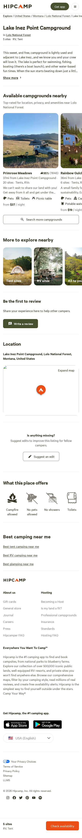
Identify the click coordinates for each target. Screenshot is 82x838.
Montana (38, 16)
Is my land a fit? (51, 608)
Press (6, 628)
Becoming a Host (52, 601)
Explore (7, 16)
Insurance (47, 621)
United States (22, 16)
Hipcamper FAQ (13, 635)
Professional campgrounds (58, 615)
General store (12, 608)
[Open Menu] (75, 6)
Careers (8, 621)
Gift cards (9, 601)
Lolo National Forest (58, 16)
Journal (8, 615)
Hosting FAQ (49, 635)
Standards (48, 628)
